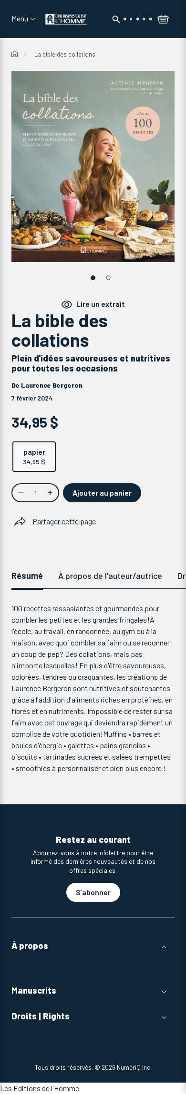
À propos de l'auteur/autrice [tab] (110, 575)
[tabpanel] (93, 688)
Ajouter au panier (102, 492)
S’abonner (93, 892)
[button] (93, 945)
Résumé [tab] (27, 575)
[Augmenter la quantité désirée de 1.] (51, 492)
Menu (19, 18)
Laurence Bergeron (52, 385)
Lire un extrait (100, 304)
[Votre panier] (163, 20)
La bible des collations (64, 54)
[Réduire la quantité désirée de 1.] (20, 492)
